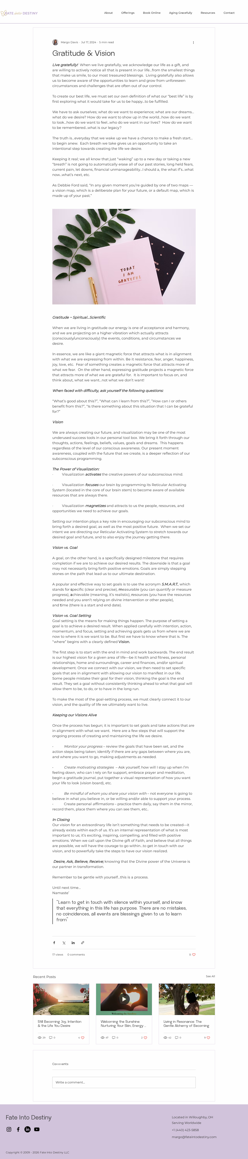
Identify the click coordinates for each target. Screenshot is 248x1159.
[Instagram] (9, 1129)
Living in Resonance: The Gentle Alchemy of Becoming (186, 1024)
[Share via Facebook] (54, 942)
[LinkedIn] (27, 1129)
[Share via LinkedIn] (73, 942)
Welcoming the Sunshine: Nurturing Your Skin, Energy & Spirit (124, 1024)
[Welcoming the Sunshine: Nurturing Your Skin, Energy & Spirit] (124, 999)
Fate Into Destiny (29, 1117)
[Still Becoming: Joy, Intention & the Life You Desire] (61, 999)
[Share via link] (82, 942)
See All (210, 976)
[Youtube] (37, 1129)
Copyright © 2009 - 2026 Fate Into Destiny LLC (37, 1152)
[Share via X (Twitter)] (63, 942)
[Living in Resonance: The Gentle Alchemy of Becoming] (187, 999)
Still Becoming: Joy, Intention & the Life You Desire (59, 1024)
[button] (127, 12)
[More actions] (193, 42)
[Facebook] (18, 1129)
